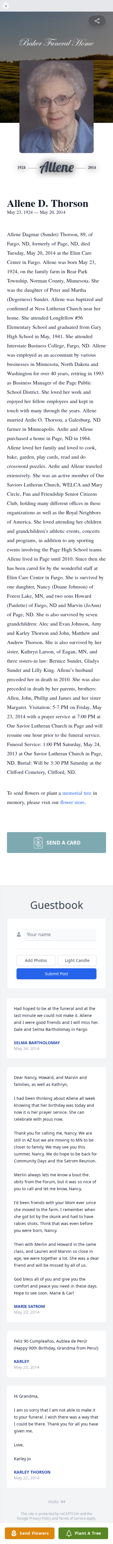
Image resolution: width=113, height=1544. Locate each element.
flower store (72, 802)
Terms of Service (72, 1518)
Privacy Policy (40, 1518)
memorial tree (77, 792)
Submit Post (56, 973)
